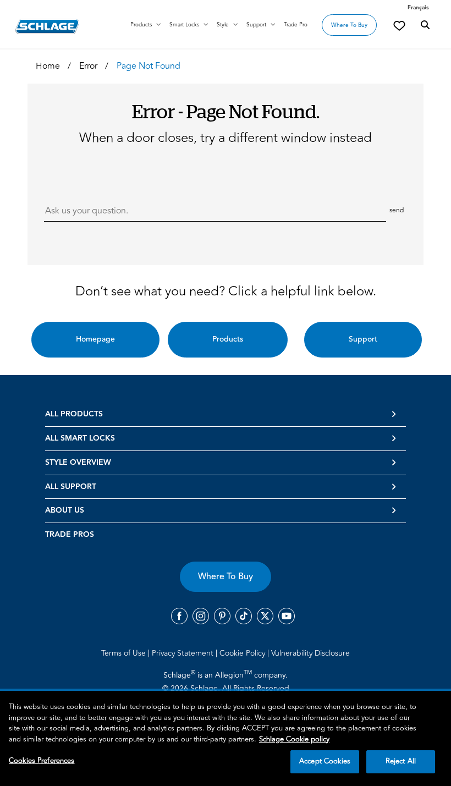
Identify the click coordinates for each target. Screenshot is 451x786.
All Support (70, 487)
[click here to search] (425, 25)
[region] (225, 738)
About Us (64, 510)
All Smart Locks (80, 438)
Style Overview (78, 463)
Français (418, 7)
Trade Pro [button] (295, 24)
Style (223, 24)
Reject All (401, 761)
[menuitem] (125, 652)
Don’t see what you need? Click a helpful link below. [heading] (225, 291)
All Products (74, 414)
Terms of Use (124, 653)
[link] (399, 25)
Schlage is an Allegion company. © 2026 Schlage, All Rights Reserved (225, 681)
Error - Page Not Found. (226, 111)
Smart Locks (184, 24)
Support (256, 24)
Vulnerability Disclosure (310, 653)
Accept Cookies (324, 761)
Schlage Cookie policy (294, 739)
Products (141, 24)
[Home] (47, 26)
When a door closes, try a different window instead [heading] (225, 138)
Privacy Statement (184, 653)
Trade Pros (69, 535)
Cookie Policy (243, 653)
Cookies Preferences (41, 760)
